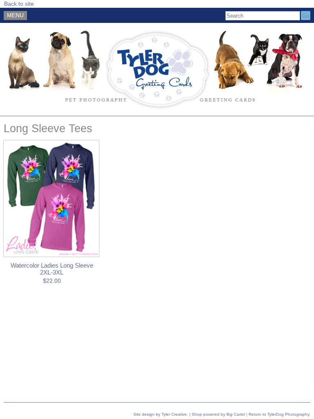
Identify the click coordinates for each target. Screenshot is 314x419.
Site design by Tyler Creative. (160, 414)
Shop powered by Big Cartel (218, 414)
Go (305, 16)
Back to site (19, 4)
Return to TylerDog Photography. (279, 414)
